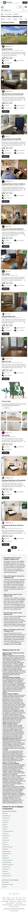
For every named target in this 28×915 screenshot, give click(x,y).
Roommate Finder (10, 903)
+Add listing (23, 22)
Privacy (24, 897)
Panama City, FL (7, 867)
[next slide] (24, 35)
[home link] (2, 7)
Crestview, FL (6, 820)
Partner (3, 897)
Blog (24, 899)
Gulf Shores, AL (6, 835)
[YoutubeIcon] (14, 894)
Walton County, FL (7, 875)
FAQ (17, 897)
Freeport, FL (6, 833)
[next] (25, 10)
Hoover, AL (5, 838)
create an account (8, 606)
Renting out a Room (21, 901)
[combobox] (12, 10)
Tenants (5, 886)
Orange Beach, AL (7, 862)
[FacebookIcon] (10, 894)
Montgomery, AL (7, 851)
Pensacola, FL (6, 869)
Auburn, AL (5, 813)
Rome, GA (5, 871)
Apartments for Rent (8, 884)
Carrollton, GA (6, 818)
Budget (15, 19)
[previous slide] (4, 35)
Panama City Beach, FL (8, 864)
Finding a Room (12, 901)
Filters (21, 19)
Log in (20, 7)
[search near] (2, 10)
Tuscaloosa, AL (6, 873)
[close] (2, 3)
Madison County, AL (7, 847)
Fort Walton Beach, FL (8, 831)
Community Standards (7, 904)
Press (4, 899)
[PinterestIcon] (16, 894)
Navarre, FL (5, 855)
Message (5, 66)
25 (19, 550)
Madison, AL (6, 844)
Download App (5, 901)
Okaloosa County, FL (8, 860)
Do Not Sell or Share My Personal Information (14, 908)
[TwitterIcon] (12, 894)
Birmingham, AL (6, 815)
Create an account (20, 587)
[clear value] (22, 10)
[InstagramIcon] (18, 894)
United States (8, 14)
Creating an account (12, 569)
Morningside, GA (7, 853)
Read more (6, 407)
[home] (2, 14)
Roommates (6, 882)
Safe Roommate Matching (20, 904)
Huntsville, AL (6, 840)
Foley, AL (5, 829)
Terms (13, 897)
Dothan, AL (5, 827)
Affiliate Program (11, 899)
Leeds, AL (5, 842)
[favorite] (2, 26)
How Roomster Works (14, 906)
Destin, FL (5, 824)
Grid (4, 19)
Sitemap (8, 897)
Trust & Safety (18, 903)
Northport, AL (6, 858)
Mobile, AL (5, 849)
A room (9, 19)
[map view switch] (14, 547)
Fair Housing (19, 899)
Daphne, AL (5, 822)
